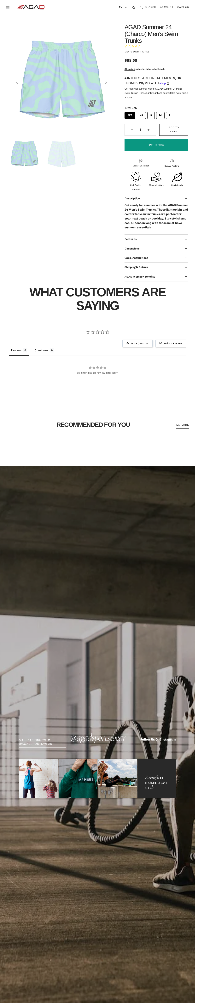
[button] (148, 7)
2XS (129, 114)
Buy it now (156, 144)
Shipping (130, 69)
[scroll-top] (186, 994)
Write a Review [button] (173, 343)
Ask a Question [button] (139, 343)
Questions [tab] (41, 350)
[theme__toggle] (133, 7)
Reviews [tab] (16, 350)
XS (141, 114)
